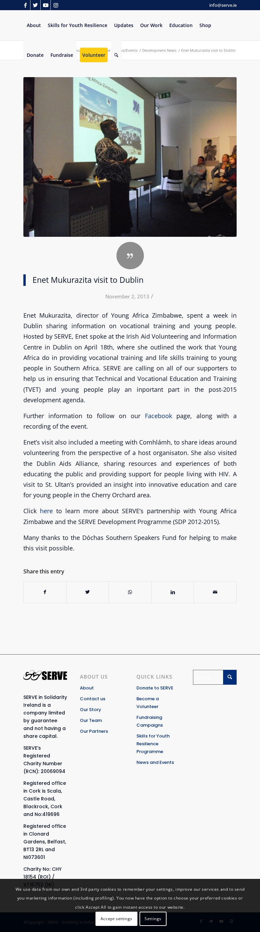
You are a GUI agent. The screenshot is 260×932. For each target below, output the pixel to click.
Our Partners (94, 731)
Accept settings (116, 919)
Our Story (90, 709)
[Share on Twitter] (88, 592)
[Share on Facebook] (45, 592)
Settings (153, 919)
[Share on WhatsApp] (130, 592)
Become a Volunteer (147, 703)
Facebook (158, 415)
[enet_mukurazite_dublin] (130, 157)
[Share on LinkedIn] (173, 592)
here (46, 510)
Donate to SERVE (154, 688)
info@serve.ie (223, 5)
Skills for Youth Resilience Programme (153, 744)
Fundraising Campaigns (149, 721)
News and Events (155, 762)
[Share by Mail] (215, 592)
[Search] (116, 55)
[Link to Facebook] (25, 5)
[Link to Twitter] (35, 5)
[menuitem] (33, 25)
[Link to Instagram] (56, 5)
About (87, 688)
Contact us (92, 699)
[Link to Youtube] (45, 5)
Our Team (91, 720)
